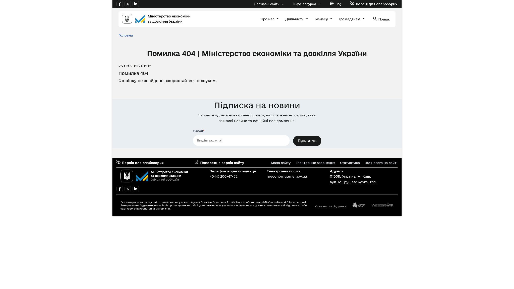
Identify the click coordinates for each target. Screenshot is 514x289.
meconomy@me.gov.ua (287, 176)
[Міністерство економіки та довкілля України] (154, 176)
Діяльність (294, 19)
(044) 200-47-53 (224, 176)
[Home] (156, 19)
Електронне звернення (315, 163)
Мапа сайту (281, 163)
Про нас (268, 19)
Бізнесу (322, 19)
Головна (125, 35)
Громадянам (350, 19)
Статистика (350, 163)
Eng (338, 4)
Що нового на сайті (381, 163)
